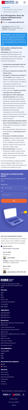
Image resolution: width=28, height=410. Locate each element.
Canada (4, 366)
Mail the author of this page (11, 248)
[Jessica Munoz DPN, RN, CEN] (2, 22)
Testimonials (4, 379)
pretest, (5, 322)
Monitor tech (4, 299)
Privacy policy (14, 399)
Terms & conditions (13, 402)
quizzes (4, 325)
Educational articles (6, 345)
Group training (5, 374)
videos (4, 332)
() (4, 306)
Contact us (4, 384)
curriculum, (23, 334)
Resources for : (6, 334)
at (1, 191)
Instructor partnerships (7, 377)
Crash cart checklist (6, 340)
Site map (3, 381)
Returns (14, 405)
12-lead (4, 304)
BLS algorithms (6, 7)
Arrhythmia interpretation (8, 302)
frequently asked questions (10, 329)
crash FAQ (5, 338)
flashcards (4, 336)
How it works (4, 372)
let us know (11, 42)
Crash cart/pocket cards (8, 327)
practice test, (16, 334)
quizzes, (13, 322)
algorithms (5, 312)
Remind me (4, 184)
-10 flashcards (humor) (8, 343)
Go (14, 201)
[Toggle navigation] (24, 2)
